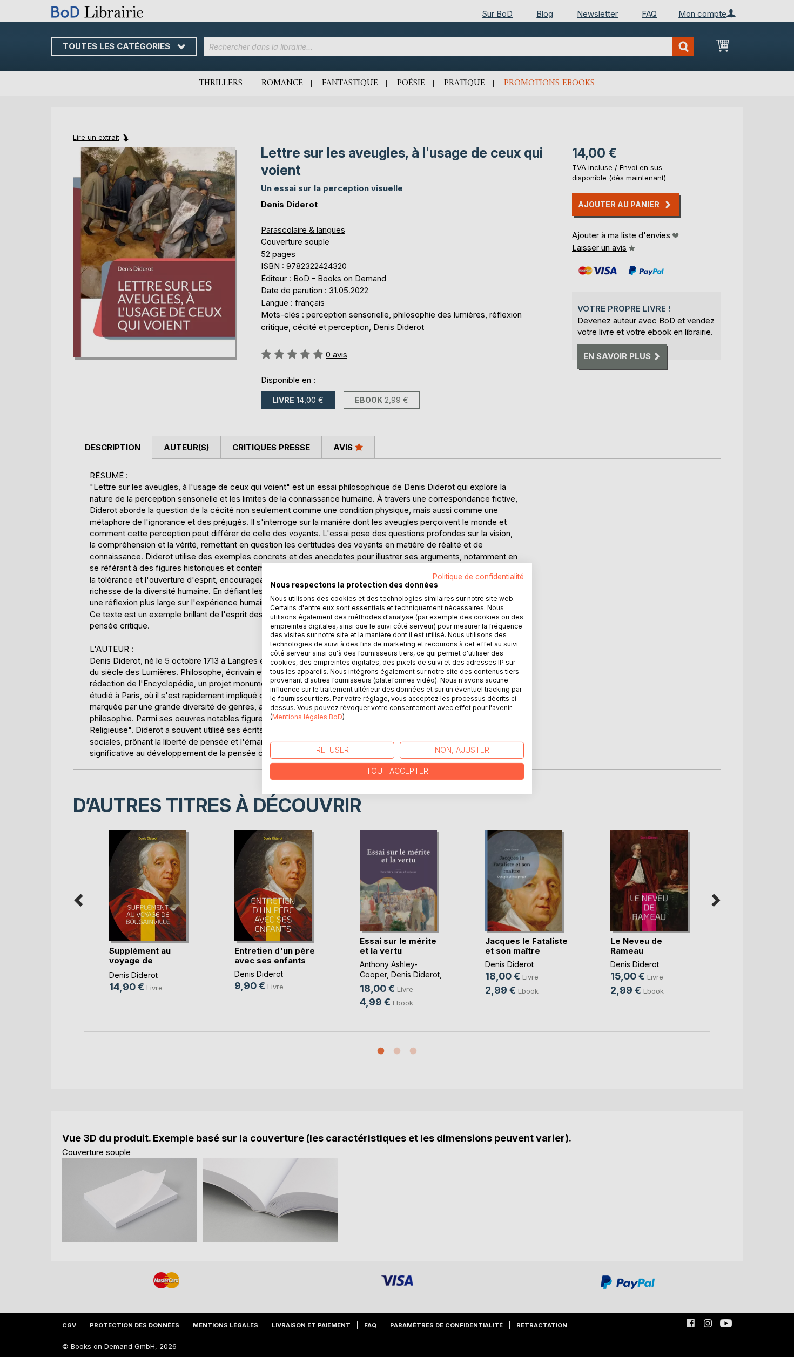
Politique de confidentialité (478, 576)
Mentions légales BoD (307, 716)
